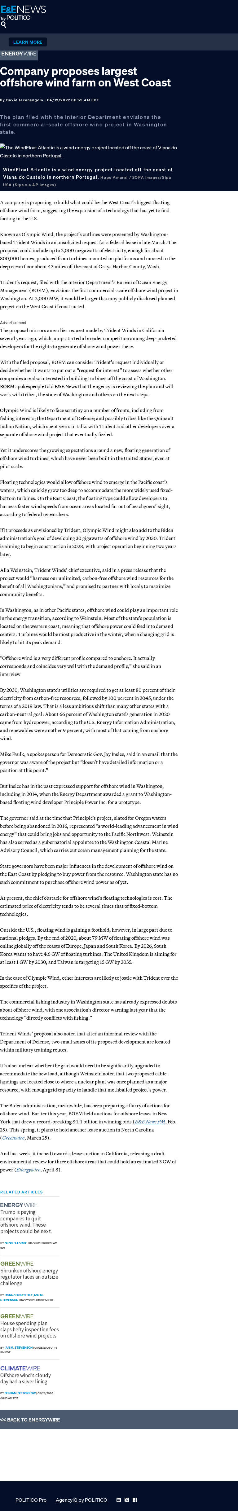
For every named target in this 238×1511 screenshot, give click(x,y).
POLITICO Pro (30, 1499)
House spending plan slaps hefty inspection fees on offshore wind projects (29, 1329)
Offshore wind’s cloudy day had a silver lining (25, 1378)
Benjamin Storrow (20, 1393)
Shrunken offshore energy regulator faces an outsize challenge (29, 1277)
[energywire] (19, 1205)
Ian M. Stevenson (19, 1348)
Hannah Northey (19, 1295)
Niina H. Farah (16, 1243)
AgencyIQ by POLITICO (81, 1499)
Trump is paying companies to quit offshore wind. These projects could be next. (26, 1221)
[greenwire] (17, 1263)
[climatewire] (21, 1368)
